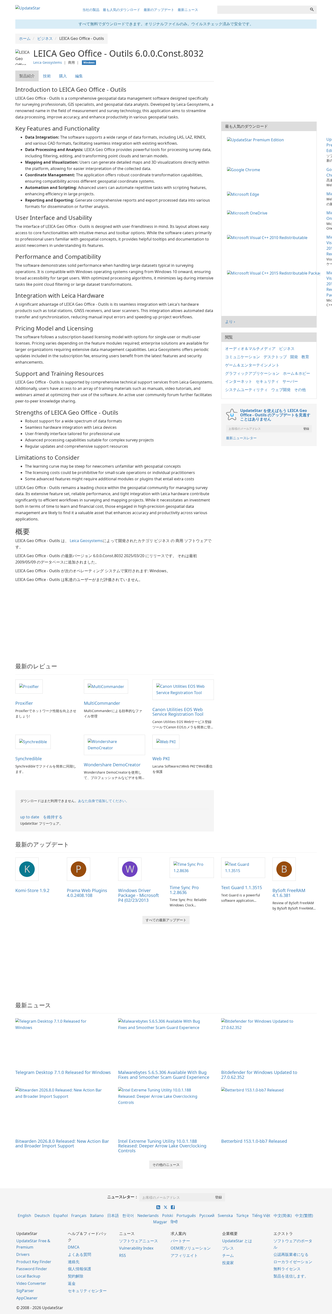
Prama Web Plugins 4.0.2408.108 (87, 892)
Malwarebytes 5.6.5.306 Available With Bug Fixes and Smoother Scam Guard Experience (163, 1074)
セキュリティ (267, 381)
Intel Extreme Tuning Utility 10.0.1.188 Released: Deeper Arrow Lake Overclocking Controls (162, 1146)
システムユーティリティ (246, 389)
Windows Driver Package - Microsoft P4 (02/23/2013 (138, 895)
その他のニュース (166, 1164)
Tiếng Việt (261, 1215)
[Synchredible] (33, 741)
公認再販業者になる (290, 1254)
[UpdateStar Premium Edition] (256, 139)
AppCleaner (27, 1298)
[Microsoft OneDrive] (248, 212)
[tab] (27, 76)
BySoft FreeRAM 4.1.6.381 (288, 892)
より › (230, 321)
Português (186, 1215)
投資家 (228, 1262)
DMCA (73, 1247)
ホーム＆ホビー (296, 373)
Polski (167, 1215)
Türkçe (242, 1215)
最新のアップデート (159, 9)
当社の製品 (90, 9)
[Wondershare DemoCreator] (114, 744)
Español (60, 1215)
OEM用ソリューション (191, 1248)
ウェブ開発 (281, 389)
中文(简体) (283, 1215)
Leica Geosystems (47, 62)
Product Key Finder (33, 1261)
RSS (122, 1255)
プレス (228, 1248)
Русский (206, 1215)
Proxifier (24, 703)
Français (79, 1215)
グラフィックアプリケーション (252, 373)
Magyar (160, 1222)
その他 (300, 389)
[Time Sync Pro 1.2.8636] (192, 867)
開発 (294, 356)
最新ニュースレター (241, 438)
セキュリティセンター (87, 1290)
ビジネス (287, 348)
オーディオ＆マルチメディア (250, 348)
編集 (79, 76)
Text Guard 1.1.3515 (241, 887)
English (24, 1215)
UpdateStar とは (237, 1240)
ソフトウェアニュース (138, 1240)
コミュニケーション (242, 356)
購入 (63, 76)
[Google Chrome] (244, 169)
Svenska (225, 1215)
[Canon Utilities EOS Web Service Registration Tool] (183, 689)
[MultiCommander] (106, 686)
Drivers (23, 1254)
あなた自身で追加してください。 (103, 800)
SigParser (25, 1290)
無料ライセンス (287, 1268)
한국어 (128, 1215)
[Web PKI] (165, 741)
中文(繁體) (304, 1215)
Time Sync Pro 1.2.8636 (184, 890)
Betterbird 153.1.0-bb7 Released (254, 1141)
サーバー (290, 381)
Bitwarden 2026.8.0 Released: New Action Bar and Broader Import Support (62, 1143)
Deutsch (42, 1215)
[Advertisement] (114, 619)
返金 (72, 1283)
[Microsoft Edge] (244, 194)
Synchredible (28, 758)
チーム (228, 1255)
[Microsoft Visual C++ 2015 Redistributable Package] (274, 273)
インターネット (238, 381)
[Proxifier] (29, 686)
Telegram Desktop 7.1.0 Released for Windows (63, 1072)
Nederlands (148, 1215)
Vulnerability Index (136, 1248)
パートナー (180, 1240)
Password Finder (31, 1268)
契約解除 (75, 1276)
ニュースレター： (122, 1196)
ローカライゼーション (292, 1261)
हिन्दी (174, 1222)
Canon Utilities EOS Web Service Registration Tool (177, 711)
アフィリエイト (184, 1255)
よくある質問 (79, 1254)
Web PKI (161, 758)
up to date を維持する (41, 817)
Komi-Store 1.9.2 (32, 890)
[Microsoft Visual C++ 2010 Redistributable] (268, 237)
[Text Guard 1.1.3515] (243, 867)
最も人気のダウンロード (121, 9)
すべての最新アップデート (166, 920)
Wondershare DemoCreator (112, 765)
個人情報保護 (79, 1268)
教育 (305, 356)
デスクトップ (275, 356)
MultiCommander (102, 703)
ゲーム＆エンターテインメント (252, 365)
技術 (47, 76)
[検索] (312, 10)
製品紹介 (27, 76)
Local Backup (28, 1276)
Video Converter (31, 1283)
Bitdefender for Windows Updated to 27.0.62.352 (259, 1074)
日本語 (113, 1215)
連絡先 (73, 1261)
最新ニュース (188, 9)
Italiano (97, 1215)
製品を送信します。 (290, 1276)
